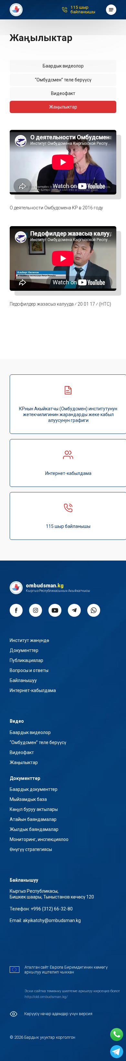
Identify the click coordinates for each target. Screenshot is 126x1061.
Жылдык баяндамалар (34, 829)
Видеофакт (22, 752)
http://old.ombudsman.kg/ (46, 997)
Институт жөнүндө (29, 640)
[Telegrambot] (116, 1051)
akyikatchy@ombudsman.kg (52, 920)
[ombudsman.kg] (16, 9)
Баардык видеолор (63, 65)
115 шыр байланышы (82, 9)
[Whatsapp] (116, 1034)
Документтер (24, 650)
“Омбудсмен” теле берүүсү (38, 742)
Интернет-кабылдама (33, 690)
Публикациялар (26, 660)
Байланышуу (23, 680)
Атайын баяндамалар (33, 819)
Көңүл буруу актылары (34, 809)
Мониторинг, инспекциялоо (39, 839)
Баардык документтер (34, 789)
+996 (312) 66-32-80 (52, 908)
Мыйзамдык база (28, 799)
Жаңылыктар (24, 762)
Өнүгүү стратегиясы (31, 849)
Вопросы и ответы (29, 670)
